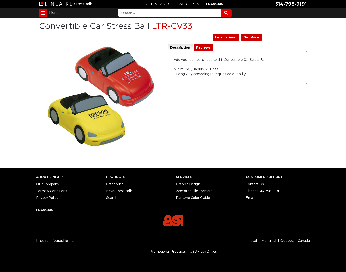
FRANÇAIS (214, 4)
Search (111, 198)
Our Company (47, 184)
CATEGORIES (188, 4)
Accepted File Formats (194, 191)
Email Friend (226, 37)
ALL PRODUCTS (157, 4)
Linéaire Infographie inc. (55, 241)
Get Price (251, 37)
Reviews (203, 47)
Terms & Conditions (51, 191)
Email (250, 198)
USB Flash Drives (203, 251)
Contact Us (255, 184)
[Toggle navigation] (43, 13)
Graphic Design (188, 184)
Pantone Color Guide (193, 198)
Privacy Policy (47, 198)
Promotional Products (168, 251)
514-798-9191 (291, 4)
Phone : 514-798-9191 (262, 191)
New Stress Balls (119, 191)
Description (180, 47)
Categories (114, 184)
